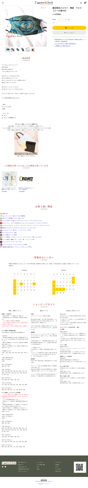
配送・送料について (22, 462)
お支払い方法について (22, 466)
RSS (38, 466)
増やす (66, 19)
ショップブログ (40, 462)
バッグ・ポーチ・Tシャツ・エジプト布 (11, 241)
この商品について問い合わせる (62, 45)
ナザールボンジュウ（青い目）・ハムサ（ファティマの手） (17, 230)
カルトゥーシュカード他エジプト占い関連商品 (13, 216)
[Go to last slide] (8, 26)
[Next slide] (45, 26)
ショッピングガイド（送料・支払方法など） (66, 43)
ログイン (57, 466)
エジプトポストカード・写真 (9, 232)
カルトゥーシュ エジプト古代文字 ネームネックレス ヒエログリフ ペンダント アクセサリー (25, 223)
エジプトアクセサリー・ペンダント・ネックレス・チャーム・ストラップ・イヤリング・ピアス (25, 225)
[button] (8, 49)
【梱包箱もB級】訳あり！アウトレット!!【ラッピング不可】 (17, 247)
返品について (21, 464)
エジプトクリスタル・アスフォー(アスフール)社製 (14, 244)
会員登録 (57, 464)
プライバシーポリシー (22, 471)
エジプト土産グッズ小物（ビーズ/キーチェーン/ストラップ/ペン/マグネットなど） (22, 220)
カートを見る (58, 469)
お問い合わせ (58, 471)
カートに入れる (70, 28)
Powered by (37, 481)
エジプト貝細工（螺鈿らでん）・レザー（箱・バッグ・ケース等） (18, 239)
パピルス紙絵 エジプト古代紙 (9, 234)
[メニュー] (3, 2)
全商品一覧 (5, 213)
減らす (59, 19)
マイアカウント (58, 462)
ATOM (38, 469)
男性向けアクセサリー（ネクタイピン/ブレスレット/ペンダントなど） (19, 227)
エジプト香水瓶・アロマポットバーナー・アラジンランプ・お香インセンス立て (22, 237)
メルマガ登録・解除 (41, 464)
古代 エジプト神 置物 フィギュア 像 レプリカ (13, 218)
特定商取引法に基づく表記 (23, 469)
